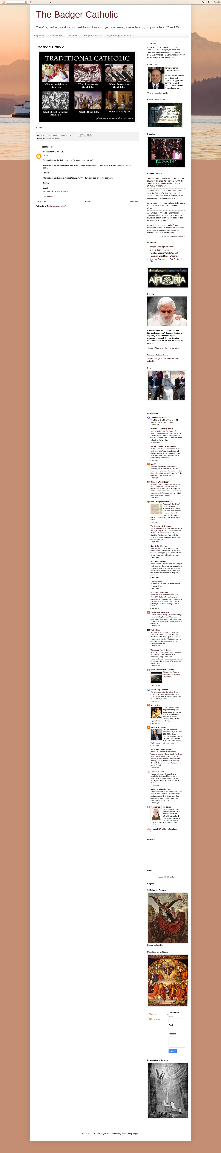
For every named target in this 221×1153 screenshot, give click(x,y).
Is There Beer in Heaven (159, 250)
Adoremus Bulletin (158, 561)
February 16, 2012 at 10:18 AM (55, 191)
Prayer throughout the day (118, 35)
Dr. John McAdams (170, 730)
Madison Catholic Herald (160, 749)
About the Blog (168, 707)
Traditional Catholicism (51, 139)
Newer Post (41, 202)
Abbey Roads (156, 705)
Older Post (133, 202)
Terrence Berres (153, 178)
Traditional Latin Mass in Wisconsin (164, 256)
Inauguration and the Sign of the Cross (164, 791)
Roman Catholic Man (159, 592)
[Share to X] (84, 135)
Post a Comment (46, 197)
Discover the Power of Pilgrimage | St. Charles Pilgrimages (171, 674)
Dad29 (153, 464)
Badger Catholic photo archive (162, 247)
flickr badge (171, 877)
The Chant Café (157, 772)
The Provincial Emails (159, 612)
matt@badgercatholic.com (163, 57)
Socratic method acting (159, 615)
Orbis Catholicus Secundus (162, 670)
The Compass (156, 581)
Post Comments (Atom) (56, 206)
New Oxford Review (158, 546)
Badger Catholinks (92, 35)
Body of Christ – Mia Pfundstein (162, 431)
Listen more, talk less (158, 584)
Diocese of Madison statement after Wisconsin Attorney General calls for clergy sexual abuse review (166, 754)
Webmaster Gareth (51, 152)
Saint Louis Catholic (158, 418)
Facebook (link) (55, 35)
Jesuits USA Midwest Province (163, 829)
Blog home (39, 35)
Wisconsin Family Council (161, 650)
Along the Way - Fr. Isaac (161, 789)
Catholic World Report (159, 482)
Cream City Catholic (159, 690)
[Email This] (79, 135)
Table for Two (155, 548)
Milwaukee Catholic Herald (161, 429)
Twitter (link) (73, 35)
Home (87, 202)
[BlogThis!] (81, 135)
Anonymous (152, 191)
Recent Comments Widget (176, 236)
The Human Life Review (160, 526)
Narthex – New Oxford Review (163, 447)
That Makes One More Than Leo (162, 420)
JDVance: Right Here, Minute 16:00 (163, 466)
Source (39, 128)
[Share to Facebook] (87, 135)
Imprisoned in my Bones (160, 807)
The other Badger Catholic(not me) (164, 253)
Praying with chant (157, 774)
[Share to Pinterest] (90, 135)
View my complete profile (157, 93)
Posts (153, 1014)
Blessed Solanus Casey (172, 809)
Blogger (136, 1134)
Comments (155, 1019)
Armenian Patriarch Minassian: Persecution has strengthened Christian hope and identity (166, 486)
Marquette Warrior (158, 727)
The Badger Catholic (77, 14)
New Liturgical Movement (170, 348)
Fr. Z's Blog (155, 630)
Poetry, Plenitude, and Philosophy (162, 449)
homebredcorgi (115, 1134)
